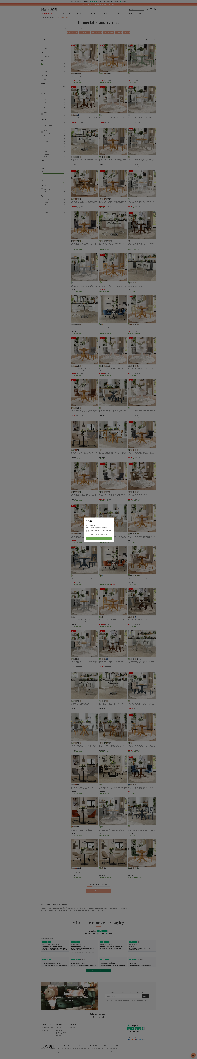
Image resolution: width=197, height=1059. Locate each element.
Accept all (99, 538)
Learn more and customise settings (99, 534)
